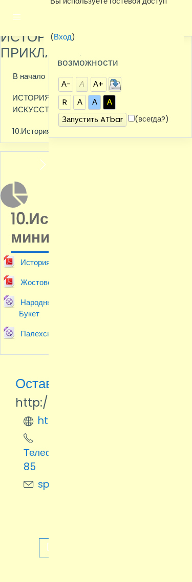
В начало (29, 76)
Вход (63, 36)
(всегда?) (152, 118)
